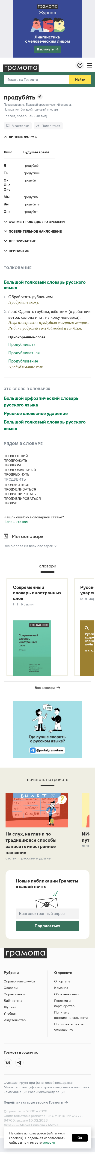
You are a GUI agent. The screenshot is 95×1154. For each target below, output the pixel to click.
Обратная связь (66, 994)
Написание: (11, 109)
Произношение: (14, 104)
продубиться (16, 485)
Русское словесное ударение (36, 413)
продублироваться (22, 498)
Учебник (10, 1013)
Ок (79, 1138)
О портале (62, 981)
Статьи (11, 858)
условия (48, 1142)
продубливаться (20, 489)
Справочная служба (19, 981)
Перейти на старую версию (34, 1102)
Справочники (14, 994)
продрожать (15, 460)
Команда (61, 988)
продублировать (20, 494)
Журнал (10, 1007)
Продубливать (22, 344)
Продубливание (23, 361)
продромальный (20, 470)
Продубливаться (24, 353)
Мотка (53, 1125)
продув (11, 503)
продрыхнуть (17, 474)
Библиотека (13, 1000)
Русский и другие (36, 858)
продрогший (16, 456)
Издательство (15, 1020)
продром (12, 465)
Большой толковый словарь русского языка (45, 285)
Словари (11, 988)
